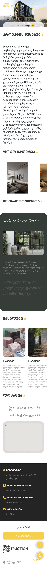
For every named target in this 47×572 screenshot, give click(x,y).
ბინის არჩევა (25, 535)
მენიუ (37, 6)
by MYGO (38, 559)
